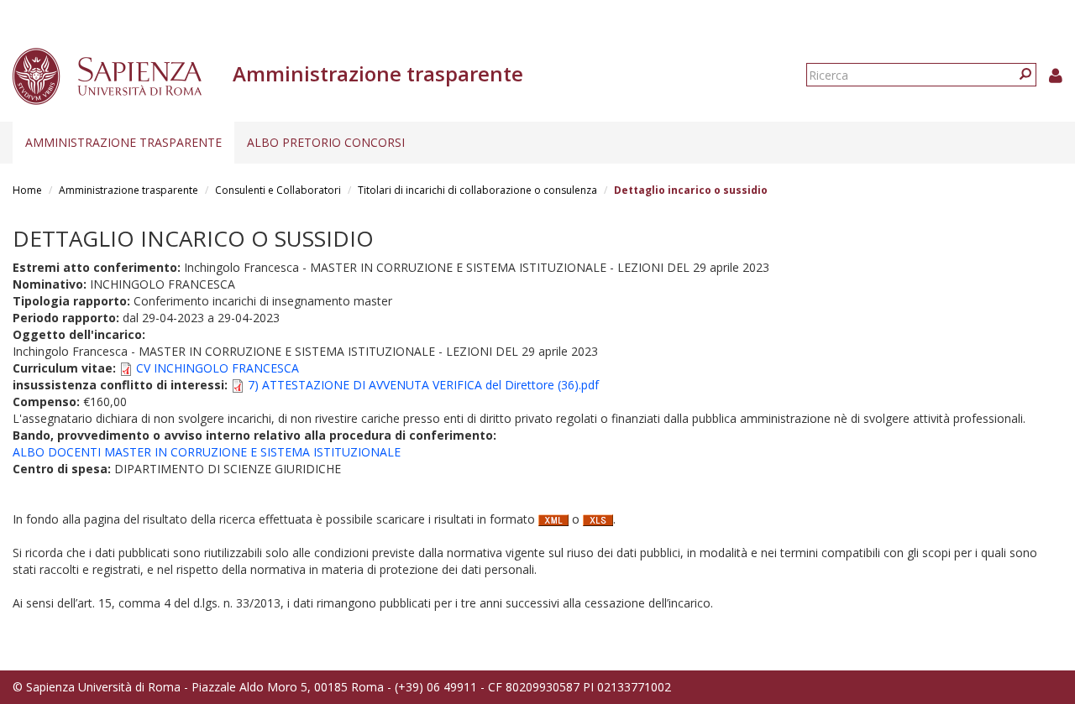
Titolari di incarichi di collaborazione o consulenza (477, 190)
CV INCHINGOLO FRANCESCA (217, 368)
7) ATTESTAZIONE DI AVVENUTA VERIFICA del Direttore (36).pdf (423, 385)
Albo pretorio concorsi (326, 142)
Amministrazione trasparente (123, 142)
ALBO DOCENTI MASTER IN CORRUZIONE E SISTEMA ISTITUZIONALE (207, 452)
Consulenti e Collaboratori (278, 190)
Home (27, 190)
